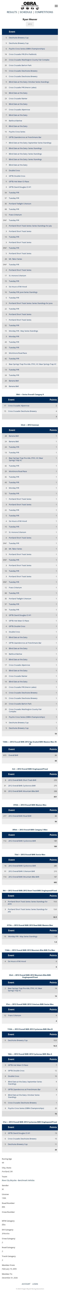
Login (35, 1284)
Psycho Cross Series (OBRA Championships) (27, 48)
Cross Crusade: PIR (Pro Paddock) (22, 54)
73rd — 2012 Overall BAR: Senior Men (30, 854)
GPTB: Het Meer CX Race (19, 181)
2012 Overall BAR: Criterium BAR (21, 871)
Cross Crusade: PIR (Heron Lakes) (22, 87)
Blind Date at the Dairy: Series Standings (25, 148)
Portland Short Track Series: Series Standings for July (30, 226)
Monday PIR (14, 336)
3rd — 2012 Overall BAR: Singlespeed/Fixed (30, 769)
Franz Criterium (15, 214)
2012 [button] (30, 24)
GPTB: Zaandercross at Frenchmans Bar (25, 137)
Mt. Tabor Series (15, 259)
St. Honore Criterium (17, 275)
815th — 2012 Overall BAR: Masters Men (30, 805)
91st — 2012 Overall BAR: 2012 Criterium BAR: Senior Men (30, 1004)
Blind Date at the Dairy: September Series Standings (30, 143)
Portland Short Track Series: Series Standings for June (30, 303)
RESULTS (12, 12)
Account (26, 1284)
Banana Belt (14, 380)
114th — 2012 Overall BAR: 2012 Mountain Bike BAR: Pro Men (30, 950)
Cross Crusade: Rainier (18, 98)
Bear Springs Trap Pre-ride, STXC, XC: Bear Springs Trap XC (32, 364)
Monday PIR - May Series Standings (23, 331)
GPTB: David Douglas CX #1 (20, 187)
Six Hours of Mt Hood (18, 286)
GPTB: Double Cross (17, 176)
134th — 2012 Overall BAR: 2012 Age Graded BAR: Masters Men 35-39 (30, 743)
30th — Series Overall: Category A (30, 394)
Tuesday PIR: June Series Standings (23, 292)
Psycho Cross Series (17, 131)
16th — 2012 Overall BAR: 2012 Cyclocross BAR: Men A (30, 1054)
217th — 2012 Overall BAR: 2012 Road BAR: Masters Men (30, 925)
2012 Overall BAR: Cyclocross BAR (21, 785)
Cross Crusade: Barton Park (20, 65)
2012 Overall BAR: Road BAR (19, 816)
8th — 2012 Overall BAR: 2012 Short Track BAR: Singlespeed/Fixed (30, 890)
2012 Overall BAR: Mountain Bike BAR (23, 791)
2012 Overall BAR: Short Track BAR (22, 780)
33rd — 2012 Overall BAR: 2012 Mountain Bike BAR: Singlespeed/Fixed (30, 976)
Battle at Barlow (15, 120)
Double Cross (14, 170)
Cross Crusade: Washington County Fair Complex (29, 60)
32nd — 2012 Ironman (30, 425)
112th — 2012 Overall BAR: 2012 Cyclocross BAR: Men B (30, 1029)
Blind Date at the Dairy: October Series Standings (29, 82)
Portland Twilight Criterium (20, 203)
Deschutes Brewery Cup (19, 37)
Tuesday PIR (14, 192)
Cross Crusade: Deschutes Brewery (23, 71)
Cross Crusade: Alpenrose (19, 109)
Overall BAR (13, 755)
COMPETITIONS (44, 12)
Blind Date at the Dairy (18, 93)
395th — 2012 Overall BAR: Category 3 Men (29, 830)
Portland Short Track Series (20, 231)
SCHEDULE (26, 12)
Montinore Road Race (18, 353)
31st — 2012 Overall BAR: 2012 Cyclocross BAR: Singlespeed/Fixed (30, 1122)
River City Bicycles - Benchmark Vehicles (18, 1180)
